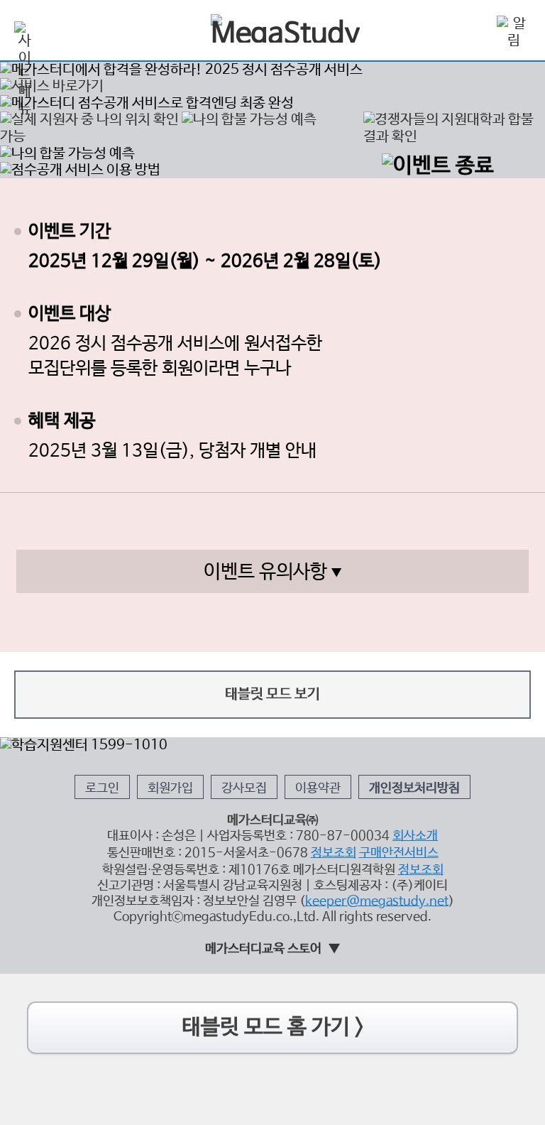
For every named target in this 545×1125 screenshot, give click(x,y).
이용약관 (318, 788)
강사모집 (244, 788)
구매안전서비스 (399, 853)
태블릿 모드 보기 (272, 694)
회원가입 (170, 788)
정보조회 (333, 853)
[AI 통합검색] (473, 31)
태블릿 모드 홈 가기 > (273, 1027)
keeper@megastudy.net (376, 901)
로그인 (102, 788)
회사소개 (415, 836)
